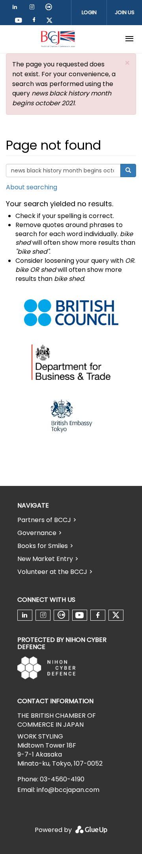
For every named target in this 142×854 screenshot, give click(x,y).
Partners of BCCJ (44, 519)
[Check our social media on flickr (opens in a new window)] (50, 8)
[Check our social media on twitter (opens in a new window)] (52, 21)
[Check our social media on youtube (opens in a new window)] (19, 21)
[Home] (58, 39)
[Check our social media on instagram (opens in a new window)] (33, 8)
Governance (36, 532)
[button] (127, 63)
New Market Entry (45, 558)
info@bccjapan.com (68, 789)
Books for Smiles (42, 545)
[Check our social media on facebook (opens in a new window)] (35, 21)
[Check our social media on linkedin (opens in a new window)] (17, 8)
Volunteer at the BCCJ (52, 571)
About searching (31, 187)
